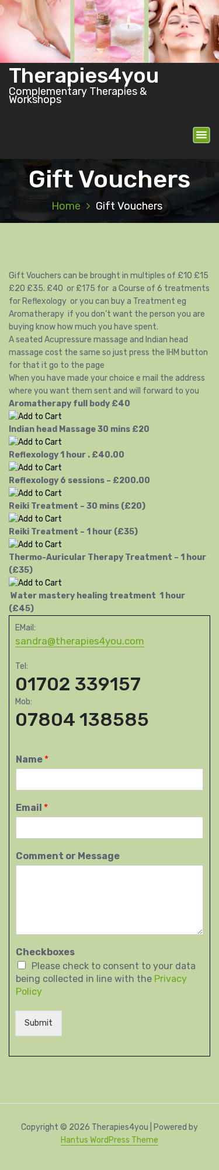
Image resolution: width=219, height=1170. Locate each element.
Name (32, 759)
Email (32, 807)
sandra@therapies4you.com (79, 641)
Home (66, 206)
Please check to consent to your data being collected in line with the (106, 978)
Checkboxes (45, 952)
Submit (39, 1023)
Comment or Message (68, 855)
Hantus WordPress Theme (109, 1140)
